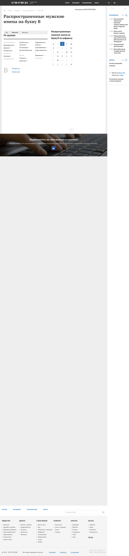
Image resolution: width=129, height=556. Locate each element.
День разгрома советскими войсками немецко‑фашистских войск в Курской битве (120, 23)
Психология (7, 537)
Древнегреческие (9, 42)
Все (6, 32)
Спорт (40, 539)
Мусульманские (9, 59)
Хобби (40, 542)
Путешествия (42, 534)
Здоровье (75, 525)
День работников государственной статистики (119, 51)
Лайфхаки (41, 532)
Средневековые (41, 47)
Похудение (76, 532)
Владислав (16, 72)
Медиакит (52, 552)
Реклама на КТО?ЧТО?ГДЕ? (85, 9)
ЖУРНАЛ (4, 509)
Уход (74, 537)
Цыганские (38, 58)
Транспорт (24, 532)
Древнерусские (9, 45)
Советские (23, 61)
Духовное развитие (9, 530)
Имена (10, 10)
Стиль (74, 534)
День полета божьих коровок (119, 32)
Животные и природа (45, 530)
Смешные (23, 58)
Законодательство (9, 532)
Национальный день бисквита (119, 45)
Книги (57, 530)
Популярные (24, 47)
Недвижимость (26, 527)
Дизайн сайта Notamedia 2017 (97, 550)
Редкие (21, 55)
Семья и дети (7, 539)
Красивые (7, 56)
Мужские (17, 10)
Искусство (58, 525)
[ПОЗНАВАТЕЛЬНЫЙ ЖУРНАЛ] (19, 3)
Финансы (24, 534)
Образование (7, 534)
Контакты (63, 552)
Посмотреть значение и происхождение (116, 80)
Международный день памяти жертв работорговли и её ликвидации (120, 38)
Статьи (67, 3)
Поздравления (87, 3)
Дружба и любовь (9, 527)
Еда (39, 527)
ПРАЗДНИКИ (17, 509)
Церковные (40, 55)
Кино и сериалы (60, 527)
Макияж (75, 527)
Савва (121, 75)
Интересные (8, 51)
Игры (91, 527)
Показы (74, 530)
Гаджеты (92, 525)
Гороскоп (6, 525)
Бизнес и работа (26, 525)
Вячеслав (122, 73)
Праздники (75, 3)
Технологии (93, 532)
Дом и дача (41, 525)
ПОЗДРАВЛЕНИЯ (32, 509)
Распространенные (28, 10)
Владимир (16, 68)
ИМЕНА (45, 509)
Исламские (7, 53)
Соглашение (75, 552)
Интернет (93, 530)
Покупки (23, 530)
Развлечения (42, 537)
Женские (25, 32)
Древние (7, 48)
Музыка (57, 532)
